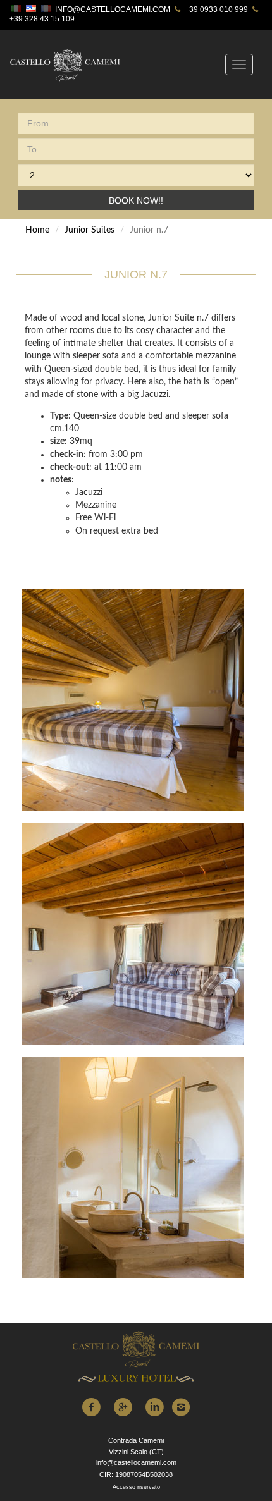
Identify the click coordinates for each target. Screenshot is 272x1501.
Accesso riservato (136, 1487)
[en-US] (32, 10)
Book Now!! (136, 200)
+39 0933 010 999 (215, 9)
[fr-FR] (47, 10)
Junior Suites (89, 230)
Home (37, 230)
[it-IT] (17, 10)
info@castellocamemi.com (112, 9)
